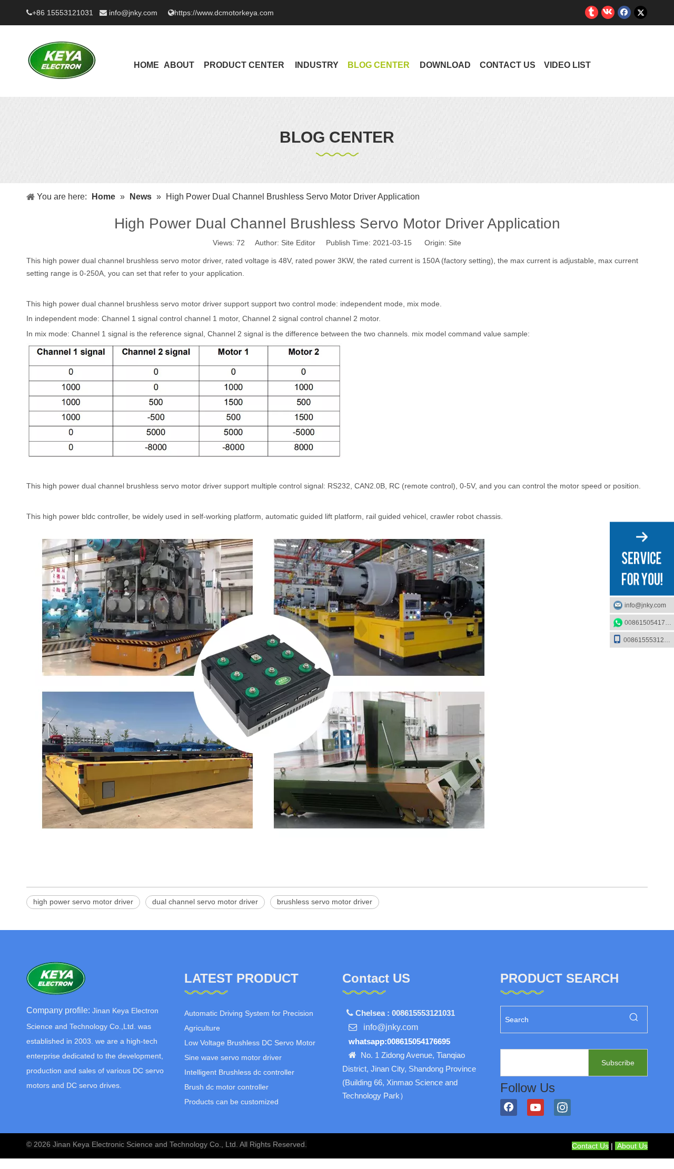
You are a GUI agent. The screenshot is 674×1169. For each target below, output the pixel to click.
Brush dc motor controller (226, 1087)
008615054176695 (649, 622)
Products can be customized (231, 1101)
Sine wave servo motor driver (233, 1057)
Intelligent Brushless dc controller (239, 1072)
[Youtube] (535, 1107)
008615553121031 (648, 639)
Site (455, 242)
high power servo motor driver (83, 901)
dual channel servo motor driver (205, 901)
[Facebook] (624, 12)
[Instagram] (562, 1107)
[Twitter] (640, 12)
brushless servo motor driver (324, 901)
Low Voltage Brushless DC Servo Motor (249, 1042)
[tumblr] (591, 12)
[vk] (607, 12)
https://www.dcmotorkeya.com (224, 12)
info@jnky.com (134, 12)
